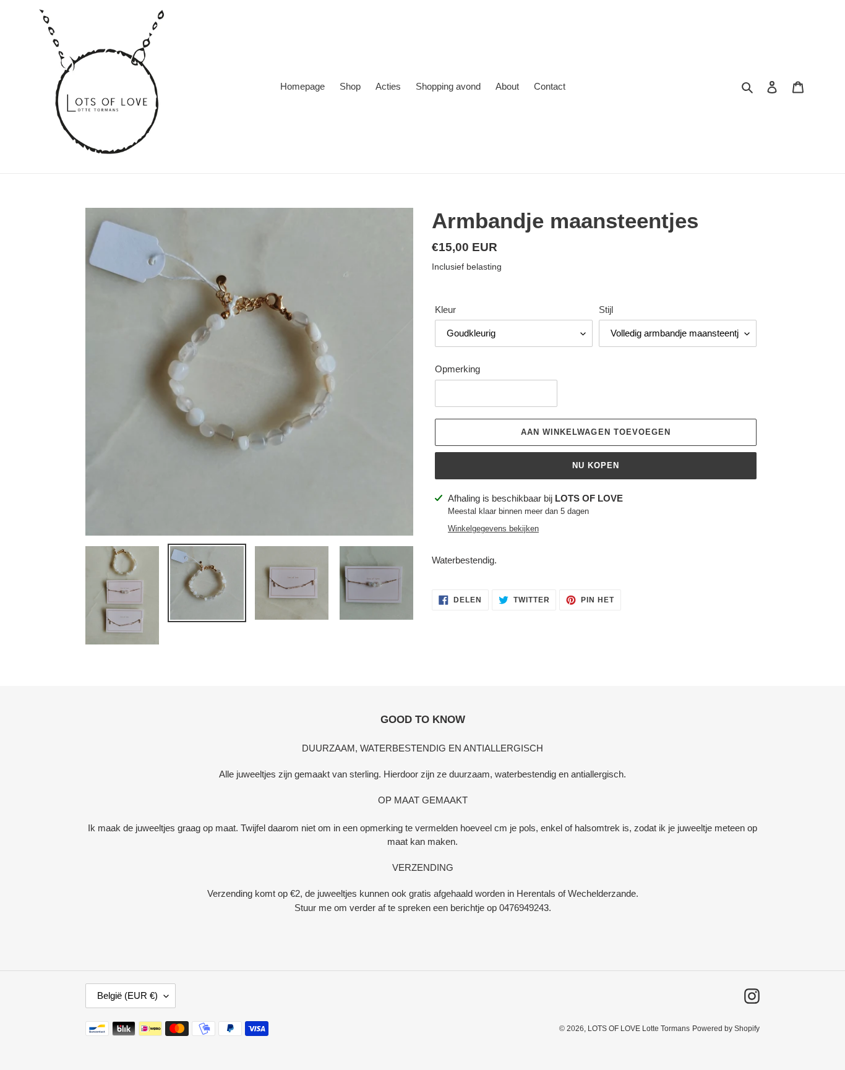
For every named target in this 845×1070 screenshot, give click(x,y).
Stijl (606, 309)
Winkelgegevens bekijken (493, 528)
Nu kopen (595, 465)
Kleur (445, 309)
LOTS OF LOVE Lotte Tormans (639, 1028)
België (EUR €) (127, 995)
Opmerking (457, 369)
